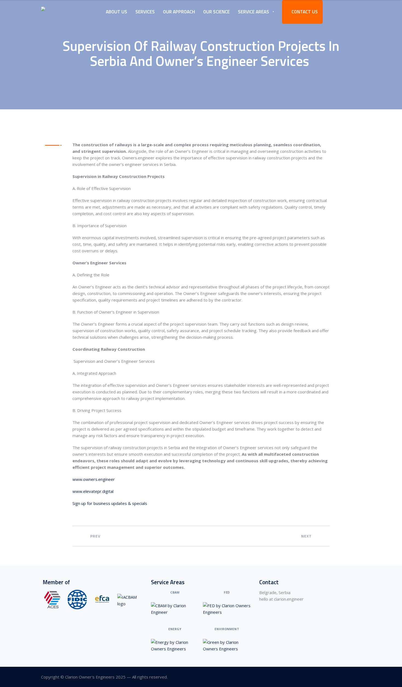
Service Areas (253, 11)
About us (116, 11)
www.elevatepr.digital (92, 491)
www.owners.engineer (93, 479)
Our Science (216, 11)
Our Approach (179, 11)
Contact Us (304, 11)
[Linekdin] (357, 677)
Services (145, 11)
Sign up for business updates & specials (109, 503)
